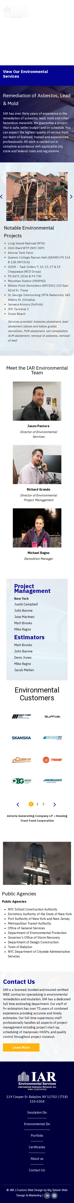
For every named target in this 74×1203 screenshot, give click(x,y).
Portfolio (37, 1135)
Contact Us (37, 1170)
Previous (2, 197)
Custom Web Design (30, 1190)
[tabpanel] (21, 757)
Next (72, 197)
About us (37, 1159)
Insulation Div (37, 1112)
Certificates (37, 1147)
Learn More (21, 1047)
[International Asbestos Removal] (16, 12)
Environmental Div (37, 1124)
